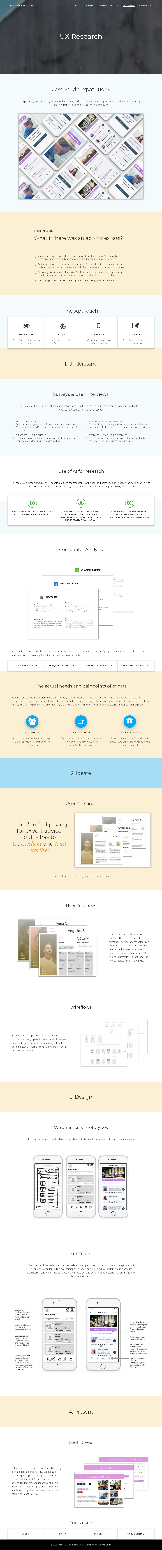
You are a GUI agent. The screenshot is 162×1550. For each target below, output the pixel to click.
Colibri (108, 1544)
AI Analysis (90, 5)
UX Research (129, 5)
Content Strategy (109, 5)
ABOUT (78, 5)
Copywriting (145, 5)
